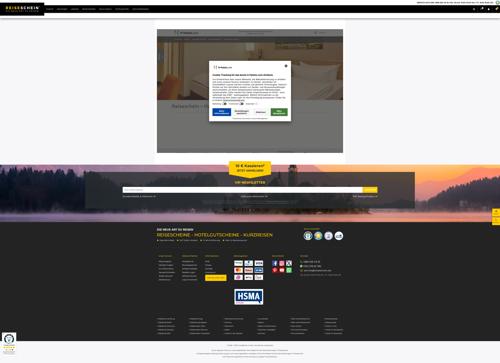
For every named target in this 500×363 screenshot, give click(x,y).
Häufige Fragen (166, 265)
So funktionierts (166, 269)
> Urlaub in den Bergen (233, 333)
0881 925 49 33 (311, 261)
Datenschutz (164, 279)
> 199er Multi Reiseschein (300, 322)
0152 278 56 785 (312, 266)
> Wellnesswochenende (233, 319)
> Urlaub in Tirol (330, 326)
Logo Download (189, 279)
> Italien (226, 330)
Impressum (210, 272)
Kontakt (209, 269)
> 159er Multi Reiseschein (300, 319)
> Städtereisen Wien (197, 326)
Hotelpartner (188, 261)
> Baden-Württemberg (266, 326)
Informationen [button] (212, 256)
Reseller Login (188, 272)
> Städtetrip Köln (164, 333)
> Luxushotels (262, 319)
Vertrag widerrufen (215, 278)
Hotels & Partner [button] (190, 256)
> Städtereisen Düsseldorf (199, 333)
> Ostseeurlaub (330, 322)
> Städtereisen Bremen (198, 330)
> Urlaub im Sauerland (333, 333)
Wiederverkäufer (189, 269)
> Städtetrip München (166, 326)
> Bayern (260, 322)
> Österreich (228, 326)
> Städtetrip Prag (196, 319)
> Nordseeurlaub (331, 319)
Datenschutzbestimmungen (277, 201)
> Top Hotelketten (297, 333)
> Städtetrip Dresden (165, 330)
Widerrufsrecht (166, 276)
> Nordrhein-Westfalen (266, 330)
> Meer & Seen (296, 326)
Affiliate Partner (189, 276)
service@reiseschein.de (317, 270)
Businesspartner (189, 265)
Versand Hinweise (167, 272)
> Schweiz (227, 322)
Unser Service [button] (165, 256)
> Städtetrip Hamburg (166, 319)
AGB (245, 201)
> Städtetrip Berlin (164, 322)
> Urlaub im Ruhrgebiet (333, 330)
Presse (208, 265)
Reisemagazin (165, 261)
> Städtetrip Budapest (198, 322)
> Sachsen (261, 333)
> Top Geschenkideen (299, 330)
